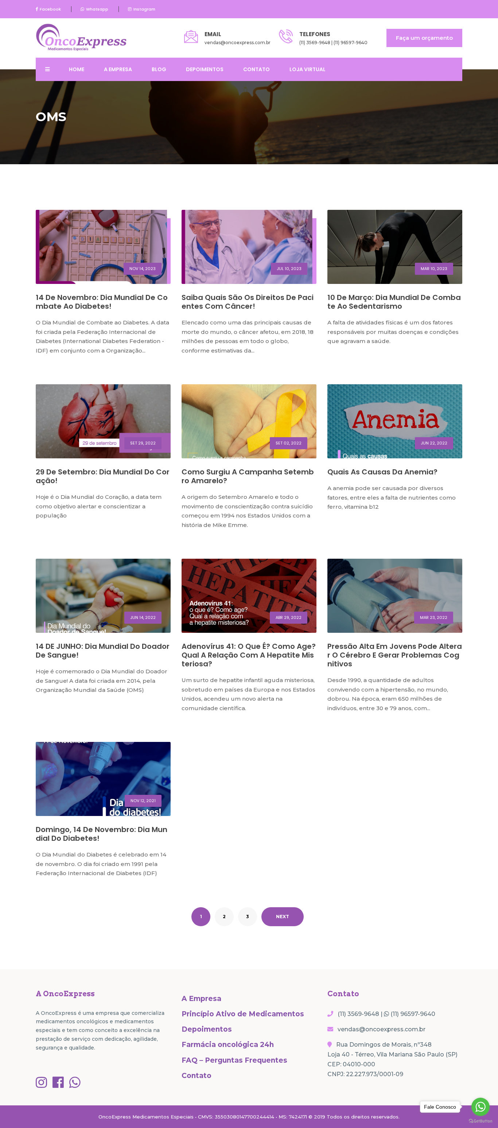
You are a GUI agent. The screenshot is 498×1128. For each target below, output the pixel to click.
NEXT (282, 916)
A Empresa (118, 69)
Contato (256, 69)
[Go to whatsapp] (480, 1107)
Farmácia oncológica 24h (228, 1044)
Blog (159, 69)
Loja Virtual (307, 69)
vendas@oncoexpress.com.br (238, 42)
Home (76, 69)
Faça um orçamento (424, 37)
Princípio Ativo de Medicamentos (243, 1014)
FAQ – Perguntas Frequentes (234, 1060)
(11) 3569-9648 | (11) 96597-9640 (333, 42)
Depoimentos (204, 69)
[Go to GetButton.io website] (480, 1121)
